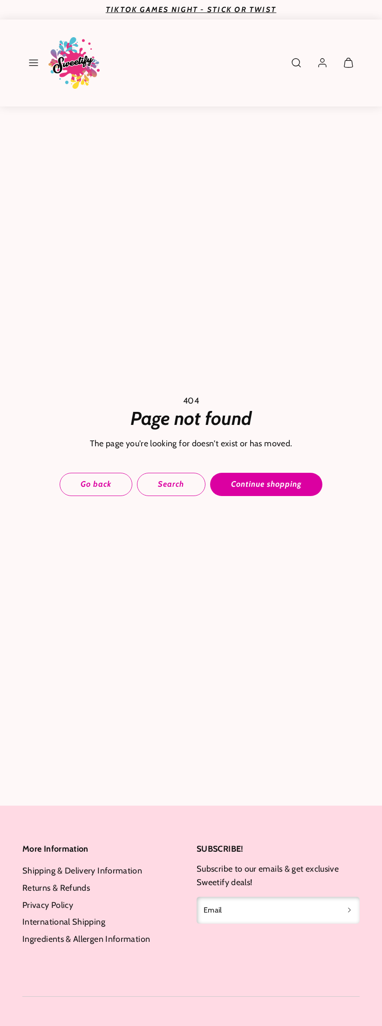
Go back (96, 484)
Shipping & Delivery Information (82, 871)
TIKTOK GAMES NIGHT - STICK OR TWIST (191, 9)
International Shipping (63, 922)
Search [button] (171, 484)
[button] (33, 63)
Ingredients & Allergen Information (86, 939)
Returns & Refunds (56, 888)
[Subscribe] (349, 910)
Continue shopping (266, 484)
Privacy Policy (47, 905)
